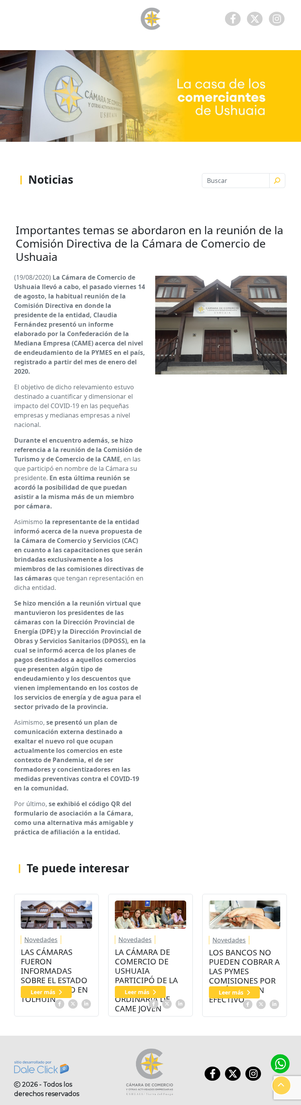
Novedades (41, 939)
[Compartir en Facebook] (59, 1003)
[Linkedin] (86, 1003)
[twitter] (73, 1003)
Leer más (43, 992)
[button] (281, 1085)
